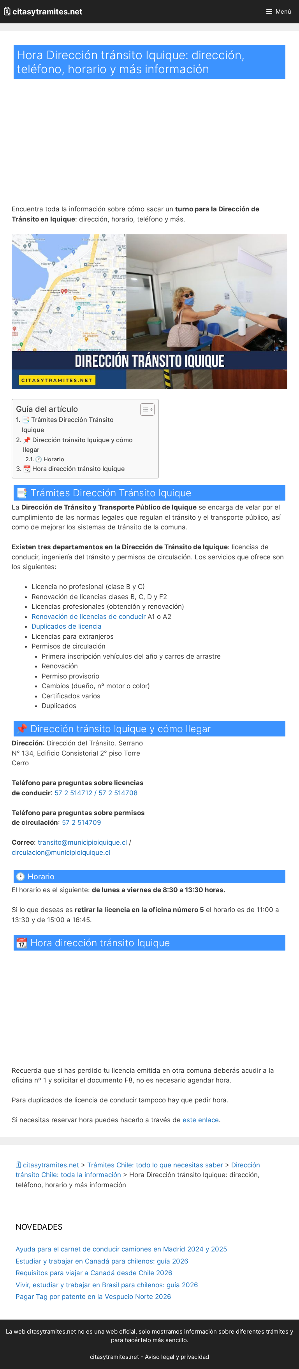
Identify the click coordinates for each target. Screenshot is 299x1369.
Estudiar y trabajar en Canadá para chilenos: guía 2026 (102, 1261)
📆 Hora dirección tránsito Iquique (74, 469)
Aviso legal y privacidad (177, 1356)
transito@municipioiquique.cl (82, 842)
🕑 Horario (49, 459)
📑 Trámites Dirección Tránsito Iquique (68, 425)
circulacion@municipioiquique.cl (61, 852)
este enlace (201, 1120)
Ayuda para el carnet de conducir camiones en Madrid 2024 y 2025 (121, 1249)
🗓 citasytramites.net (43, 11)
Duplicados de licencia (67, 626)
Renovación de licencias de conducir (89, 616)
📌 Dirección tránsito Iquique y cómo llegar (78, 445)
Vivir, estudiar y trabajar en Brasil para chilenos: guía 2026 (107, 1285)
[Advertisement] (149, 146)
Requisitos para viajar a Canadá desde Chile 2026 (94, 1273)
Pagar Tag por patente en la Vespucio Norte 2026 (93, 1296)
